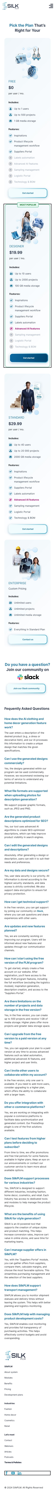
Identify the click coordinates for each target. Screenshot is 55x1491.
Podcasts (8, 1457)
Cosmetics (9, 1420)
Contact (8, 1440)
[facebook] (6, 1473)
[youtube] (13, 1473)
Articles (7, 1451)
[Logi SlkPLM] (10, 3)
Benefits (8, 1383)
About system (11, 1372)
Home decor (10, 1414)
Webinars (8, 1446)
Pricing (7, 1389)
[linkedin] (19, 1473)
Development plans (13, 1394)
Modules (8, 1377)
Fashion (8, 1409)
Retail (7, 1426)
